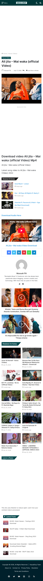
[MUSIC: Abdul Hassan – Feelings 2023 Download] (5, 523)
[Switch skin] (37, 3)
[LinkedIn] (19, 252)
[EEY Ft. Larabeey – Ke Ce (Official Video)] (11, 375)
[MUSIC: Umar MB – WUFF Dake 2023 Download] (5, 553)
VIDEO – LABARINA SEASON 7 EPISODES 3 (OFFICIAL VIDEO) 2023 (30, 448)
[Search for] (40, 3)
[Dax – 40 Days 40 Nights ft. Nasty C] (7, 195)
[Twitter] (14, 252)
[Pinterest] (24, 252)
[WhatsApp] (29, 252)
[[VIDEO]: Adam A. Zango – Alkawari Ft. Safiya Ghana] (11, 418)
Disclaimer (35, 568)
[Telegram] (34, 252)
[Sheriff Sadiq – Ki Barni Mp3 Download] (5, 530)
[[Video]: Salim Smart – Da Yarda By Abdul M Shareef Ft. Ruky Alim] (31, 395)
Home (5, 53)
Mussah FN (21, 273)
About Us (8, 568)
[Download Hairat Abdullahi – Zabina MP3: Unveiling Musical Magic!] (5, 545)
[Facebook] (9, 252)
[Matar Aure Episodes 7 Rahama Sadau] (11, 438)
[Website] (20, 284)
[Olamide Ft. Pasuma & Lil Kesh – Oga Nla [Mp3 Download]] (7, 205)
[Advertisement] (21, 29)
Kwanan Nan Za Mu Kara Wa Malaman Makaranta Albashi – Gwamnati (30, 362)
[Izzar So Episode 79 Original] (31, 418)
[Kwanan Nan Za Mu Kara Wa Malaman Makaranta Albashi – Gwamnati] (31, 353)
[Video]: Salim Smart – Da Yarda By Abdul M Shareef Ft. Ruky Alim (31, 405)
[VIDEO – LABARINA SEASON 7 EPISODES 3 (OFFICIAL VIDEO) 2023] (31, 438)
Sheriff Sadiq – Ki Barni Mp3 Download (22, 529)
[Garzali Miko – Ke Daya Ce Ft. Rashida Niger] (11, 395)
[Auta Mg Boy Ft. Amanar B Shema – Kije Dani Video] (31, 375)
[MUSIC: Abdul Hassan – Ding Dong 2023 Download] (5, 538)
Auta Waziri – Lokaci (22, 184)
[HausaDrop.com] (21, 2)
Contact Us (16, 568)
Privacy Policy (25, 568)
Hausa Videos (12, 53)
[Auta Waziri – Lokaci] (7, 186)
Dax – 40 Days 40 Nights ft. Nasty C (27, 193)
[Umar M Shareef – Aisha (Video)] (11, 353)
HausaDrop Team (35, 564)
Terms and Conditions (21, 571)
